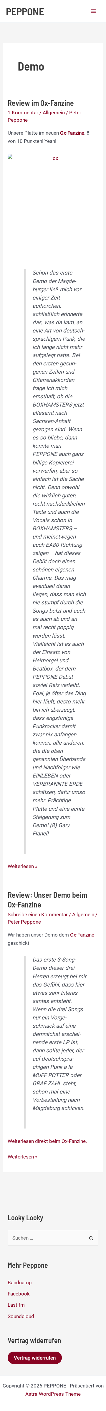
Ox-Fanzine (82, 935)
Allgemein (54, 113)
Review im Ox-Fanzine (41, 102)
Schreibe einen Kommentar (38, 914)
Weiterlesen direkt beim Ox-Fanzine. (47, 1141)
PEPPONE (25, 11)
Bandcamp (20, 1282)
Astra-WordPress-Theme (53, 1394)
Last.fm (16, 1305)
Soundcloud (21, 1316)
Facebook (19, 1294)
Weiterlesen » (22, 866)
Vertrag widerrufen (35, 1358)
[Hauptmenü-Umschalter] (93, 11)
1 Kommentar (23, 113)
